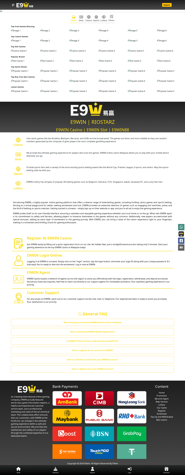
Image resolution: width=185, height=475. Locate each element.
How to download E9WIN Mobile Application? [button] (92, 331)
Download (162, 413)
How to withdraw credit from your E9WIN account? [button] (92, 359)
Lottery (161, 404)
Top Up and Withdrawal (162, 416)
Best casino (161, 419)
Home (162, 392)
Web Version (162, 401)
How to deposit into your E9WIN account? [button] (92, 369)
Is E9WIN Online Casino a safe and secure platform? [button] (92, 341)
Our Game (162, 407)
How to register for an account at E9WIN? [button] (92, 350)
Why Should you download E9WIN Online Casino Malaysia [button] (93, 322)
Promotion (162, 395)
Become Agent (162, 398)
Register (166, 5)
